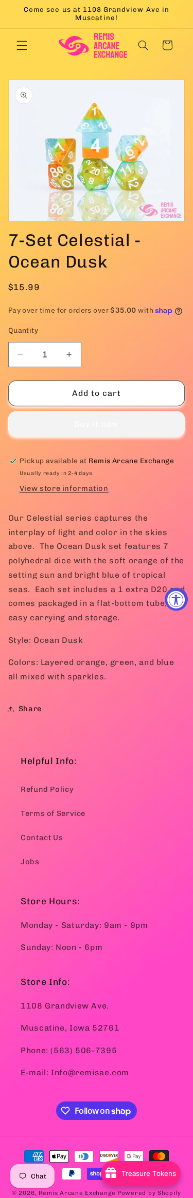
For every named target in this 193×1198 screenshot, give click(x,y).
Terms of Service (53, 813)
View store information (64, 488)
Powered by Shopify (149, 1192)
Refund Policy (47, 789)
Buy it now (96, 424)
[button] (21, 45)
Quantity (23, 330)
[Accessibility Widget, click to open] (176, 599)
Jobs (30, 861)
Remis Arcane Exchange (77, 1192)
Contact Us (42, 837)
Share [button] (30, 708)
